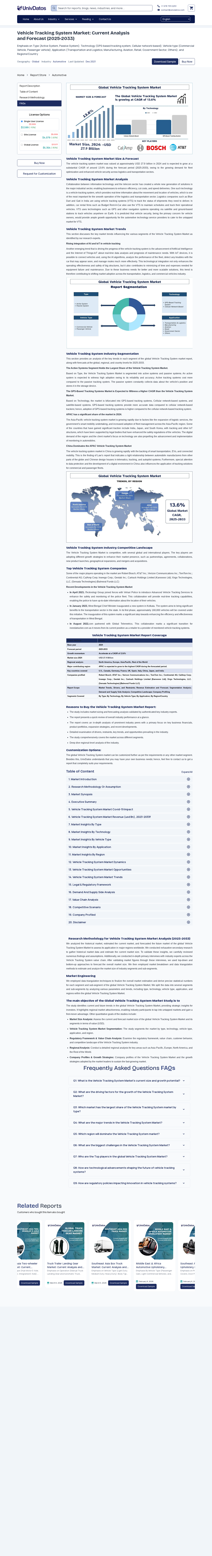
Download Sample (165, 61)
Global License (31, 144)
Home (20, 75)
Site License (30, 134)
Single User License (34, 121)
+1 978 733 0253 (168, 6)
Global (35, 61)
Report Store (38, 75)
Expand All (187, 772)
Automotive (59, 61)
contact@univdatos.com (172, 10)
